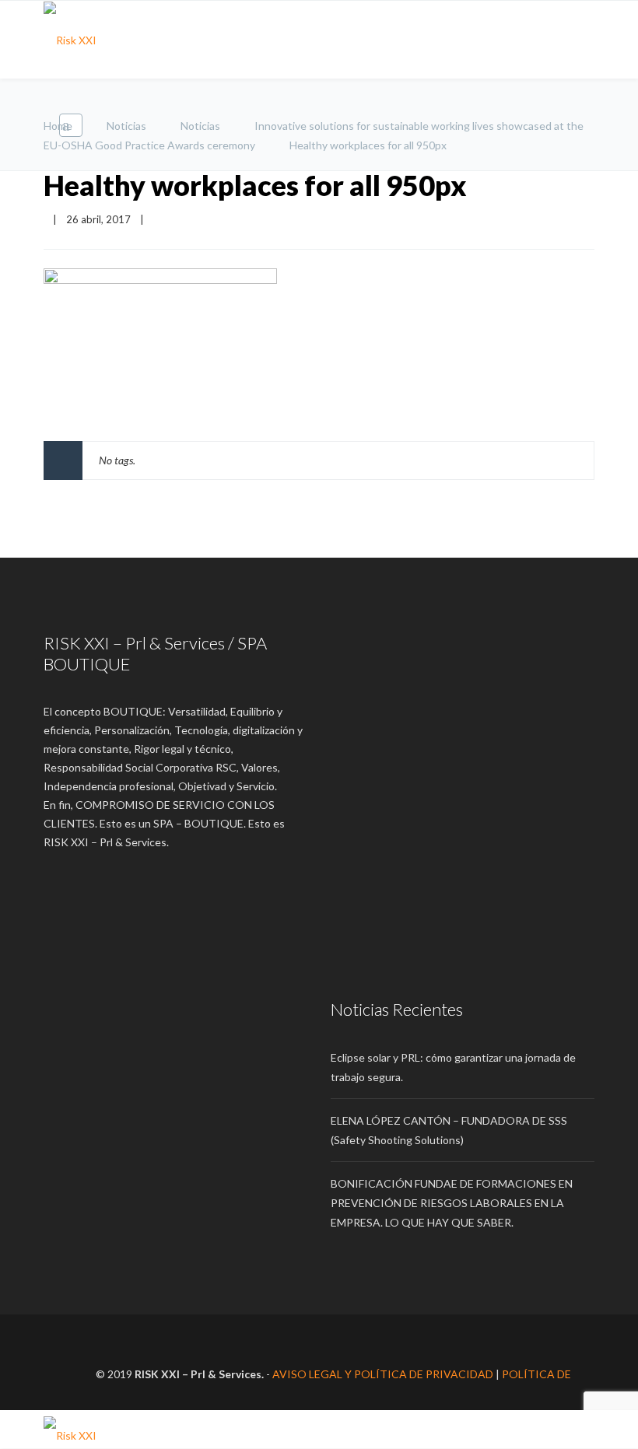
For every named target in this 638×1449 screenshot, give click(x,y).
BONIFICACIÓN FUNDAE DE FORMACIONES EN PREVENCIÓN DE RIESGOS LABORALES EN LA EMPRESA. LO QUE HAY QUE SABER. (452, 1203)
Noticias (126, 125)
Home (58, 125)
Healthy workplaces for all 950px (255, 185)
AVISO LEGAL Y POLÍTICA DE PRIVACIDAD (382, 1374)
